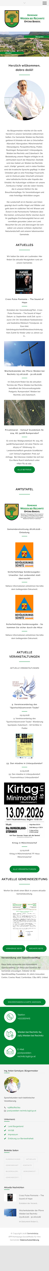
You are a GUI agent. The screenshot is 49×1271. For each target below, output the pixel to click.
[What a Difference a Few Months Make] (10, 1197)
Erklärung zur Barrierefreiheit (20, 1138)
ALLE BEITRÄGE (24, 470)
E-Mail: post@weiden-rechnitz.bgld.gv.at (26, 1053)
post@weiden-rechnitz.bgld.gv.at (21, 1111)
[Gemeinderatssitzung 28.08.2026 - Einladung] (24, 512)
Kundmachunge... (14, 1159)
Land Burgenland (15, 1126)
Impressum (13, 1134)
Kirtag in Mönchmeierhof (24, 843)
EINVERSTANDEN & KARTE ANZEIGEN (24, 1002)
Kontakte (27, 1165)
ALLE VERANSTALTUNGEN (24, 869)
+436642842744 (13, 1107)
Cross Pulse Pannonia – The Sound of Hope (31, 1197)
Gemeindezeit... (13, 1177)
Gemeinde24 (32, 1233)
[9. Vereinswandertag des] (24, 687)
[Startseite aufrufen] (24, 19)
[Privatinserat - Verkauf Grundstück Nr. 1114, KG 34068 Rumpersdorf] (24, 412)
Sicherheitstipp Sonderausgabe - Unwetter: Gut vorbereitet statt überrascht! (24, 575)
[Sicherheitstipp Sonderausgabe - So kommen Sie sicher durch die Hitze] (24, 607)
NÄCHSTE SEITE (36, 948)
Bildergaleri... (12, 1171)
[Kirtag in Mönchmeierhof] (24, 810)
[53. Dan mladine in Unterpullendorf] (24, 746)
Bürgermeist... (30, 1171)
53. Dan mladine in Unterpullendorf (24, 763)
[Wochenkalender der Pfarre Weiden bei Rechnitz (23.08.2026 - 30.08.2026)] (24, 354)
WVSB (11, 1130)
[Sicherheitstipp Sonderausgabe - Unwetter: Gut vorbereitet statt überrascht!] (24, 554)
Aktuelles (31, 1159)
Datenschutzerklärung (29, 1240)
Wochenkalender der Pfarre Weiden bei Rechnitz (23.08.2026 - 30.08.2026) (31, 1213)
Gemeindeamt (12, 1165)
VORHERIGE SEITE (14, 948)
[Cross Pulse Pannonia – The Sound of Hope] (24, 282)
